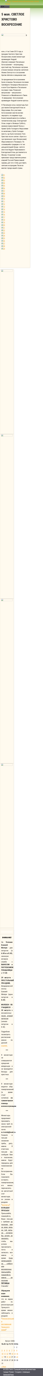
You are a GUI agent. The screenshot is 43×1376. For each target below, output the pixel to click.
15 (15, 1354)
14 (12, 1354)
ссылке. (4, 1045)
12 (7, 1354)
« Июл (3, 1366)
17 (2, 1357)
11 (5, 1354)
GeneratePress (8, 1375)
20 (10, 1357)
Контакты (5, 1205)
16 (17, 1354)
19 (7, 1357)
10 (2, 1354)
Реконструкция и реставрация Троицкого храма (7, 1324)
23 (17, 1357)
